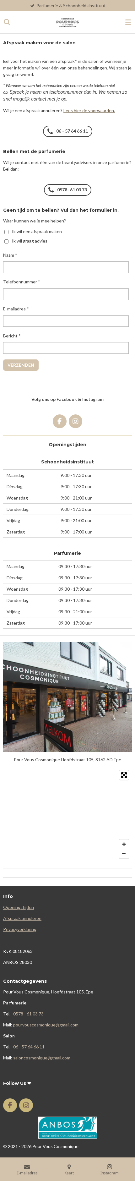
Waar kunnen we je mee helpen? (34, 220)
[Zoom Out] (124, 853)
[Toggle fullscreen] (124, 775)
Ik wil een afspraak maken (37, 231)
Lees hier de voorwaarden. (89, 110)
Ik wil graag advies (29, 240)
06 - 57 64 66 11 (29, 1046)
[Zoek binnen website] (7, 22)
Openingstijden (18, 907)
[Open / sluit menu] (128, 22)
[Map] (67, 814)
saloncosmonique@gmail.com (41, 1057)
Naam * (10, 255)
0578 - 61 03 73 (29, 1013)
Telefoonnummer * (21, 281)
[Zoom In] (124, 844)
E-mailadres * (16, 308)
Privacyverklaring (19, 929)
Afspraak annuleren (22, 918)
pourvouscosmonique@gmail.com (45, 1024)
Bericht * (12, 335)
